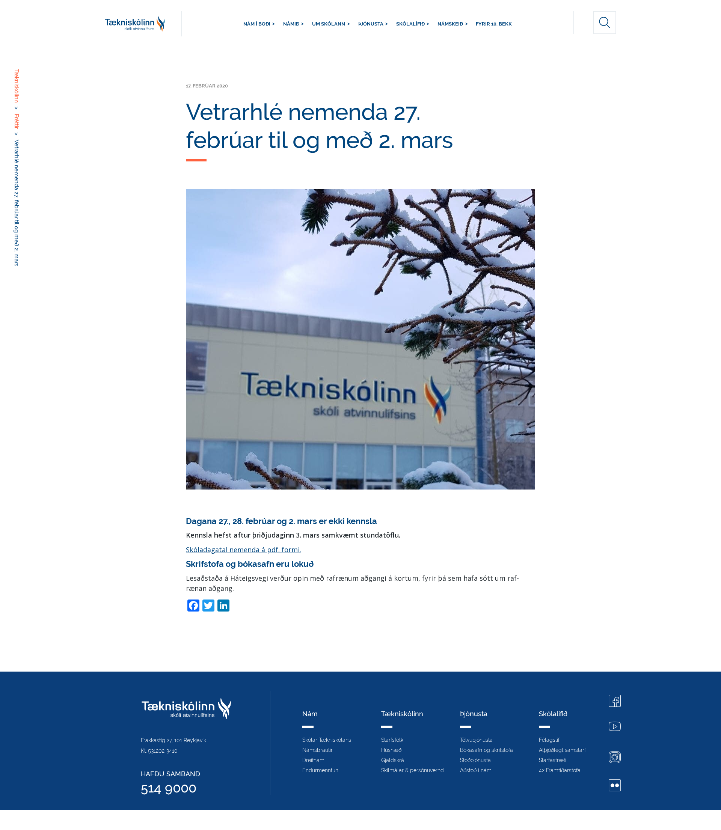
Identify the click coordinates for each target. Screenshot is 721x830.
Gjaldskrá (392, 760)
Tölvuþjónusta (476, 740)
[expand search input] (604, 22)
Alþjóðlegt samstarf (562, 750)
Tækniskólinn (143, 23)
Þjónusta (370, 24)
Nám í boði (256, 24)
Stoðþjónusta (475, 760)
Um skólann (328, 24)
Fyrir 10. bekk (494, 24)
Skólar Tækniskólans (326, 740)
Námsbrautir (317, 750)
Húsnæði (392, 750)
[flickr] (615, 786)
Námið (291, 24)
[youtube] (615, 727)
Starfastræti (552, 760)
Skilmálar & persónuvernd (412, 770)
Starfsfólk (392, 740)
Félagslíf (549, 740)
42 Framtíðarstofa (560, 770)
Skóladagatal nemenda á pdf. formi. (243, 549)
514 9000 (168, 787)
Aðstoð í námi (476, 770)
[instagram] (615, 758)
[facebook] (615, 702)
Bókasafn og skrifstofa (486, 750)
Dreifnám (313, 760)
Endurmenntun (320, 770)
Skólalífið (410, 24)
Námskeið (450, 24)
